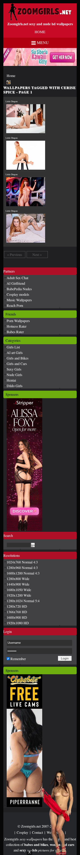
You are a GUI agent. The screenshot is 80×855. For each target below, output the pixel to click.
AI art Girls (15, 352)
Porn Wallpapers (18, 320)
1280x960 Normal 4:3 (22, 567)
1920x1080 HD (18, 623)
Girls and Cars (17, 363)
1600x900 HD (17, 617)
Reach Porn (15, 305)
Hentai (11, 380)
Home (11, 75)
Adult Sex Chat (17, 277)
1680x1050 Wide (19, 589)
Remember (18, 658)
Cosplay (22, 832)
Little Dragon (12, 101)
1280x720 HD (17, 606)
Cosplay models (18, 294)
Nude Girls (14, 374)
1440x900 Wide (18, 584)
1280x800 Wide (18, 578)
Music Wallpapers (19, 300)
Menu (43, 42)
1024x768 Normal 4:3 (22, 562)
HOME (40, 31)
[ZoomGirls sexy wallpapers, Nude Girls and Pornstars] (40, 19)
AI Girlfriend (16, 283)
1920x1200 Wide (19, 595)
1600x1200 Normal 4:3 (23, 573)
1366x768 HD (17, 611)
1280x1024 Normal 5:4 (23, 600)
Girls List (13, 347)
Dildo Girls (14, 385)
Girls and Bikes (17, 358)
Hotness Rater (16, 326)
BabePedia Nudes (19, 288)
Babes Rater (15, 331)
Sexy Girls (14, 369)
